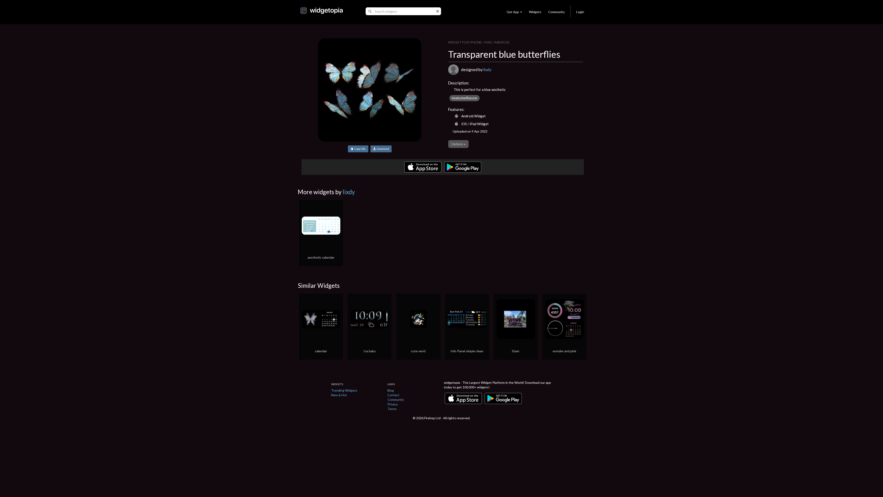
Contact (393, 395)
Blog (390, 390)
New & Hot (339, 395)
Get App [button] (513, 12)
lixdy (487, 69)
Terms (392, 409)
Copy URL (359, 148)
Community (556, 12)
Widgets (535, 12)
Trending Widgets (344, 390)
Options (457, 144)
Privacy (392, 404)
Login (580, 12)
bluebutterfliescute (464, 98)
